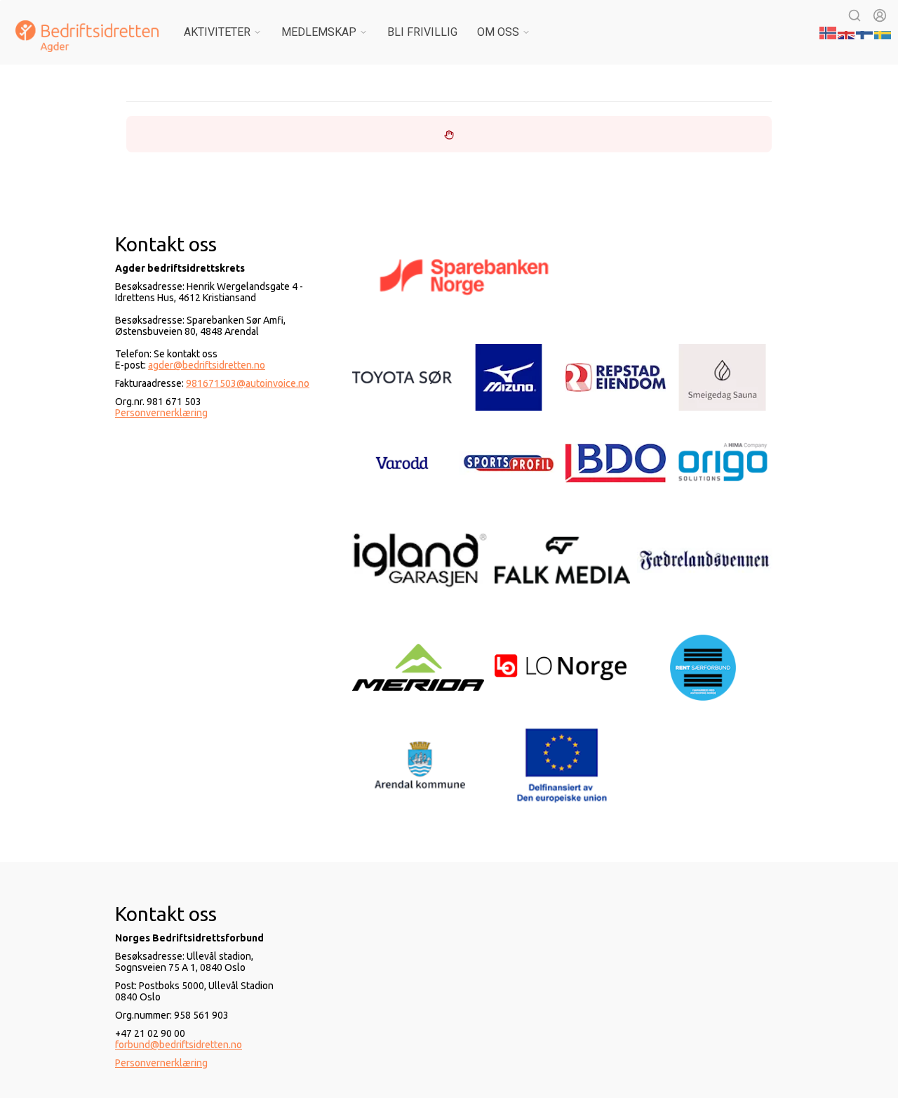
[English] (847, 31)
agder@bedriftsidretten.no (206, 365)
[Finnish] (865, 31)
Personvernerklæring (161, 412)
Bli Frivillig (422, 32)
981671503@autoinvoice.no (247, 383)
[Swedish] (883, 31)
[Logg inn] (879, 15)
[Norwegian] (828, 31)
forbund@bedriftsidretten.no (178, 1044)
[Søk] (854, 15)
